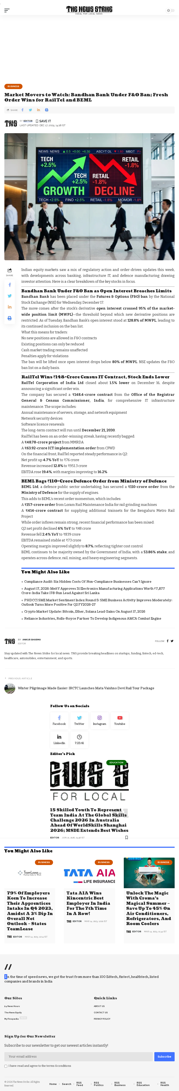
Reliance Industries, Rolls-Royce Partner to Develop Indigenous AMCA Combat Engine (92, 619)
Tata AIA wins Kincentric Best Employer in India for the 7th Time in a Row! (88, 904)
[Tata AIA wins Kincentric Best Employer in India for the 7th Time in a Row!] (89, 873)
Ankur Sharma (31, 639)
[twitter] (172, 641)
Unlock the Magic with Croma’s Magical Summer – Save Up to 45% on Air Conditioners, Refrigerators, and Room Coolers (148, 909)
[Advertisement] (89, 47)
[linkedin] (59, 740)
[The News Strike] (89, 10)
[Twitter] (79, 720)
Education (116, 762)
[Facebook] (168, 641)
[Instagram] (100, 720)
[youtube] (120, 720)
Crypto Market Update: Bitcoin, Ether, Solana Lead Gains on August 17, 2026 (84, 612)
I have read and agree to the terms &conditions (40, 1065)
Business (13, 86)
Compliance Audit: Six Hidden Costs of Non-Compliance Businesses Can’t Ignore (87, 582)
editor (28, 121)
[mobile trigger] (8, 10)
